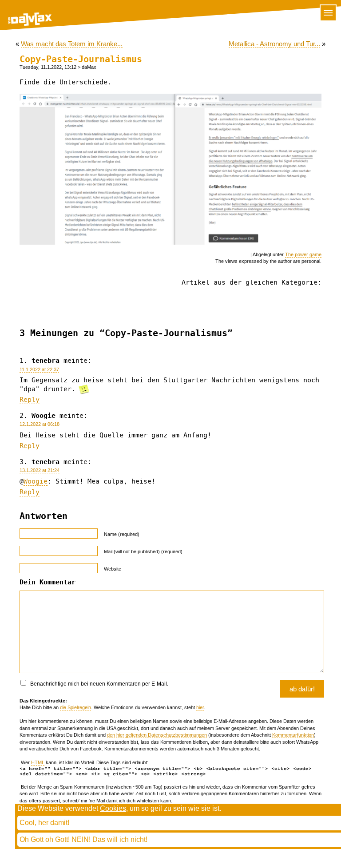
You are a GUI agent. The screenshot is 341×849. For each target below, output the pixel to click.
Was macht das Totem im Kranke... (72, 44)
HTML (37, 762)
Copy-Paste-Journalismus (81, 59)
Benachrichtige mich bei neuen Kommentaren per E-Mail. (98, 684)
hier (200, 707)
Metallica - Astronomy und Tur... (274, 44)
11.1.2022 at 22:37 (39, 369)
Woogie (36, 481)
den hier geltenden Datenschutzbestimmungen (157, 735)
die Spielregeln (75, 707)
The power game (303, 254)
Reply (30, 400)
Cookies (113, 808)
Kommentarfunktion (293, 735)
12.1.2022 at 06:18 (39, 424)
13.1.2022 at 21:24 (39, 470)
